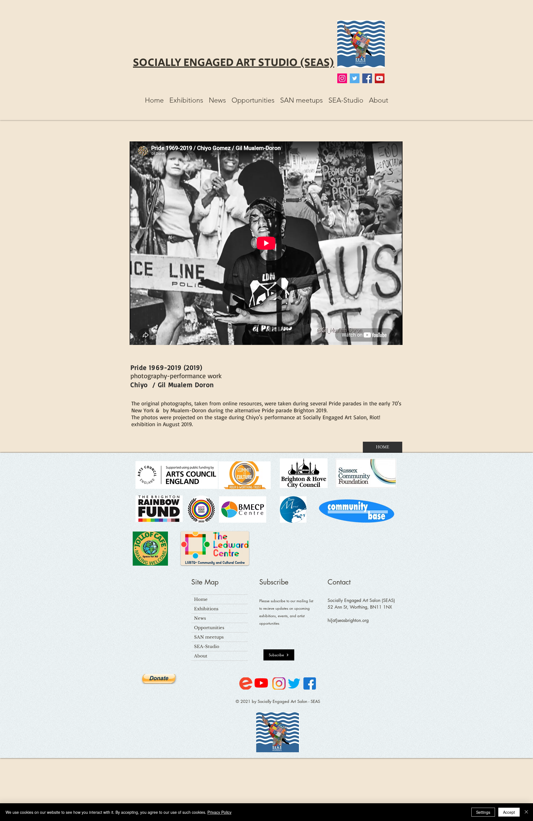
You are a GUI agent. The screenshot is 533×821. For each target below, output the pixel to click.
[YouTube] (379, 78)
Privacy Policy (219, 812)
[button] (186, 100)
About (200, 656)
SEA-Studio (206, 646)
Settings (483, 812)
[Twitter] (354, 78)
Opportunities (209, 627)
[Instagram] (342, 78)
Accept (509, 812)
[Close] (526, 812)
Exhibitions (206, 608)
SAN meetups (209, 637)
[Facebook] (367, 78)
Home (201, 599)
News (200, 618)
